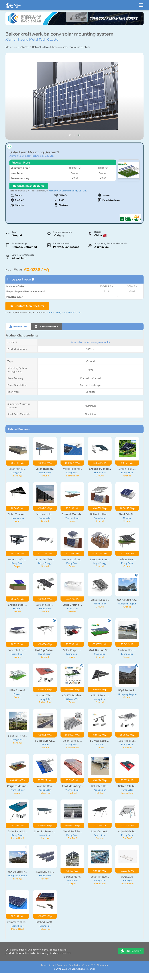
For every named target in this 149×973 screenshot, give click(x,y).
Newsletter (102, 965)
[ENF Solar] (13, 6)
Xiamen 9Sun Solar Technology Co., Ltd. (31, 155)
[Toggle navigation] (141, 3)
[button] (70, 135)
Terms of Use (48, 965)
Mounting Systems (16, 47)
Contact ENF (88, 965)
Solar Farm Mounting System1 (34, 152)
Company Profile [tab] (48, 326)
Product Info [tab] (19, 326)
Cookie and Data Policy (68, 965)
